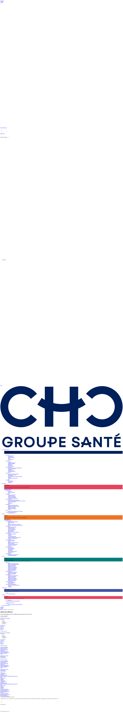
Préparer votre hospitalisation (4, 652)
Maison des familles (11, 543)
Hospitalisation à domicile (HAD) (13, 554)
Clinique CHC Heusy (11, 495)
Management (10, 464)
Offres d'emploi (10, 475)
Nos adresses (4, 483)
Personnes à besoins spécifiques (13, 544)
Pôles (9, 523)
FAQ (9, 479)
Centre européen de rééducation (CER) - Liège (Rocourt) (16, 500)
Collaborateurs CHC (3, 673)
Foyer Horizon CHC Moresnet (12, 498)
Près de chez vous (11, 583)
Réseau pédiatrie (2, 685)
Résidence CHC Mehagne (12, 568)
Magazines (9, 482)
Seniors (3, 556)
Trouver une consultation (12, 529)
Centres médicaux (9, 499)
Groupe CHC (8, 490)
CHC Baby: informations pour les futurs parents (15, 525)
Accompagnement (9, 600)
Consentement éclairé (11, 548)
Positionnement (10, 456)
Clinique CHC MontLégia (12, 496)
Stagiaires (9, 477)
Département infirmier (11, 463)
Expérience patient (11, 470)
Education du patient (11, 540)
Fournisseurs (2, 674)
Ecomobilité (10, 469)
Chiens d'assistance (11, 547)
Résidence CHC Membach (12, 569)
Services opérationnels (11, 492)
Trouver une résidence (9, 581)
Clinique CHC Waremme (12, 497)
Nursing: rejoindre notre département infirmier (15, 476)
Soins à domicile (8, 553)
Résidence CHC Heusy (11, 507)
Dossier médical (10, 549)
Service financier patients (12, 545)
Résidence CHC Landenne (12, 508)
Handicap (3, 594)
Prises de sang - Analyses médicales (13, 532)
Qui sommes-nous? (11, 455)
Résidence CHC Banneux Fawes (13, 505)
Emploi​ (1, 667)
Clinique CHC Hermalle (11, 494)
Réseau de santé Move (11, 457)
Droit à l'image (10, 550)
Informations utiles (9, 546)
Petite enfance (4, 587)
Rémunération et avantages (12, 474)
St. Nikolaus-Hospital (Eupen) (5, 694)
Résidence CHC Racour (11, 570)
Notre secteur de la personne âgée (11, 584)
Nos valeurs (2, 619)
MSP (7, 510)
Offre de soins (2, 641)
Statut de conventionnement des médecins (14, 524)
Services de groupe (11, 466)
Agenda (1, 2)
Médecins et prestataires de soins (13, 521)
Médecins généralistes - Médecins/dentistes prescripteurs (8, 676)
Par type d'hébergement (11, 582)
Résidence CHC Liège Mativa (12, 567)
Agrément (9, 461)
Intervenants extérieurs (3, 675)
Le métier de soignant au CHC (12, 478)
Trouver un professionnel (4, 661)
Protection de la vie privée (4, 655)
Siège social (10, 491)
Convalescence (8, 574)
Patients (3, 513)
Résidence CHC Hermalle (12, 565)
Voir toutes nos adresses (7, 488)
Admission (9, 534)
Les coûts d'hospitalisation (12, 536)
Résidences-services (9, 571)
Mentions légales (2, 656)
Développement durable (11, 468)
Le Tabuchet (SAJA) (11, 602)
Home (1, 609)
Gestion (7, 603)
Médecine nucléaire (11, 531)
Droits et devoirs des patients (12, 551)
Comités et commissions (11, 462)
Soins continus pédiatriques (12, 555)
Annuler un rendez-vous (11, 528)
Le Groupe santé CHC (5, 449)
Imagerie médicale (11, 530)
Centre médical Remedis (11, 501)
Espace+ (9, 541)
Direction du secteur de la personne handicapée (15, 604)
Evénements (10, 586)
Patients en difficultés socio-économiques (14, 537)
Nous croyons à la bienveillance (5, 618)
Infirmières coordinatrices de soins (13, 542)
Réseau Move (2, 133)
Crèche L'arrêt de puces (11, 593)
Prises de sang (10, 503)
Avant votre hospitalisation (12, 533)
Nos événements (10, 481)
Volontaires (2, 679)
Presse (1, 684)
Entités (7, 601)
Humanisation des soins (11, 471)
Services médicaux (11, 522)
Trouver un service (3, 648)
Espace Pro (2, 0)
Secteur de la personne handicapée (11, 512)
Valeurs (9, 458)
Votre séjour (10, 535)
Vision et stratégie (10, 459)
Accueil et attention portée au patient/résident (15, 467)
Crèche (9, 493)
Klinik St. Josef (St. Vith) (4, 689)
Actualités (1, 1)
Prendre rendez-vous (7, 519)
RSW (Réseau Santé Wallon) (4, 691)
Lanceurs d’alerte (3, 657)
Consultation (8, 526)
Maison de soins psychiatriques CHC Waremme (15, 511)
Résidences (8, 504)
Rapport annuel (10, 465)
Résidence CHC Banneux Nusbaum (13, 564)
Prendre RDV (2, 650)
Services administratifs (3, 653)
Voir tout (9, 460)
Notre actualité (10, 480)
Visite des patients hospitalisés (12, 538)
